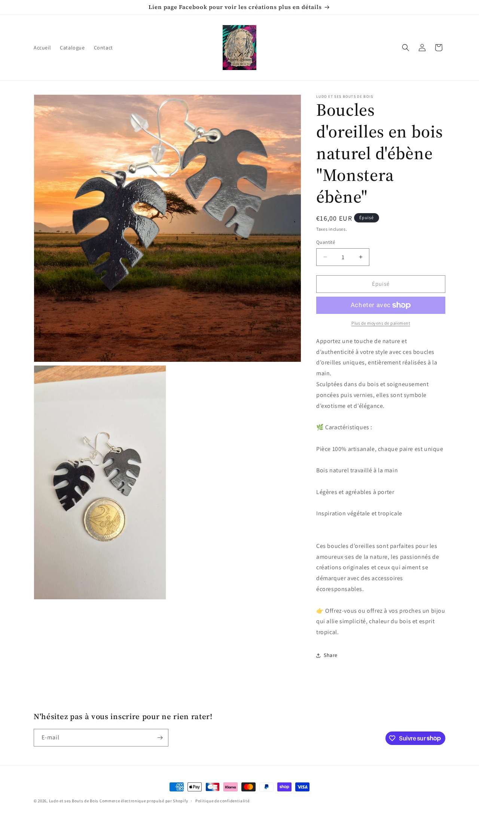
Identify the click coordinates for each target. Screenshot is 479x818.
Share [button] (331, 655)
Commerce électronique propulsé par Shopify (144, 800)
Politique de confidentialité (222, 800)
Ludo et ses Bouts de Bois (74, 800)
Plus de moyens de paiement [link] (380, 323)
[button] (405, 47)
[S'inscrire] (160, 737)
